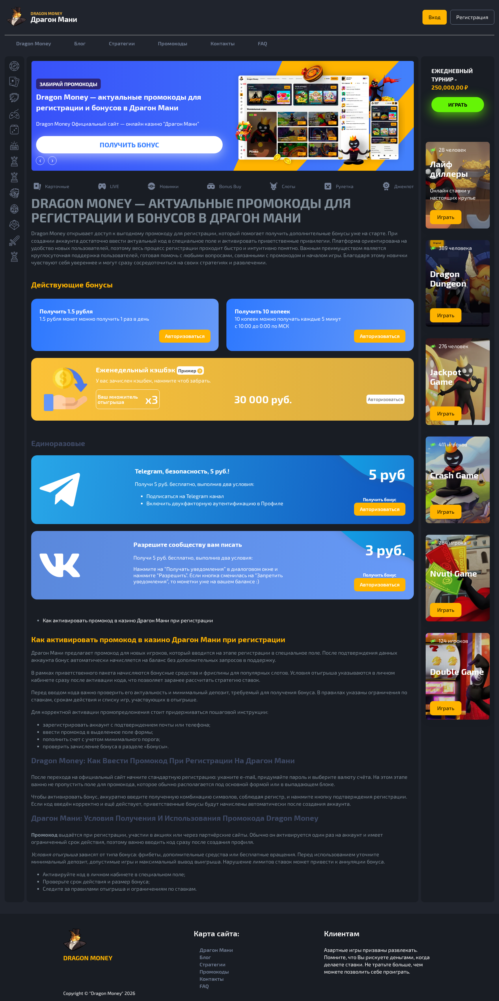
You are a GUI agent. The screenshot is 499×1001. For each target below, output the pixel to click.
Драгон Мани (216, 950)
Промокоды (172, 43)
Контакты (223, 43)
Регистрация (472, 17)
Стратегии (122, 43)
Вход (435, 17)
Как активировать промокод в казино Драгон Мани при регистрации (128, 620)
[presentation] (40, 160)
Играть (129, 144)
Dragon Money (33, 43)
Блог (80, 43)
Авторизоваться (185, 336)
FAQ (262, 43)
